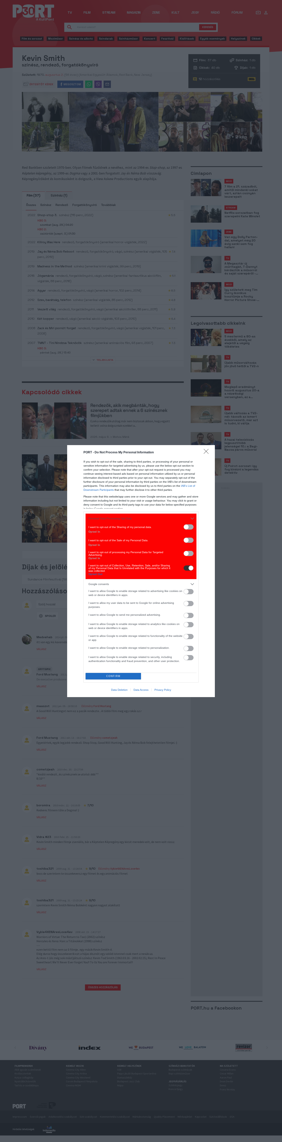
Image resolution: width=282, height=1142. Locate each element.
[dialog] (141, 571)
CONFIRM (113, 676)
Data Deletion (119, 689)
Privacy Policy (162, 689)
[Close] (207, 452)
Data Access (141, 689)
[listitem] (141, 518)
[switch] (189, 527)
